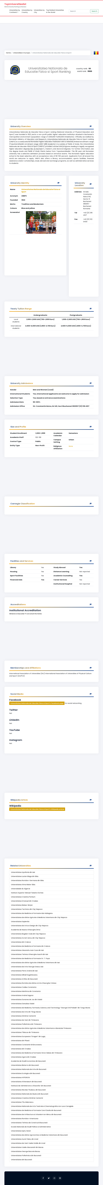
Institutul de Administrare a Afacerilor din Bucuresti (31, 1086)
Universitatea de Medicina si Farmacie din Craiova (30, 946)
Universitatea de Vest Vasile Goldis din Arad (28, 1143)
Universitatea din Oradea (21, 1049)
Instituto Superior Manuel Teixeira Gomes (27, 893)
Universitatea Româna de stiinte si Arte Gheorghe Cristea (33, 983)
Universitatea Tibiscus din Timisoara (25, 1032)
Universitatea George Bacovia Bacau (25, 1151)
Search (94, 11)
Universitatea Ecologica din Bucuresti (25, 1073)
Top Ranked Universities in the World (55, 11)
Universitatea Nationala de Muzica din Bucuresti (29, 1094)
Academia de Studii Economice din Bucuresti (28, 1061)
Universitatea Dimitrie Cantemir (23, 1016)
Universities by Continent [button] (14, 11)
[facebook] (43, 1178)
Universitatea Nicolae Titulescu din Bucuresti (28, 1090)
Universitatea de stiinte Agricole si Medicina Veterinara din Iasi (35, 962)
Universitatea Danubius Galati (22, 1003)
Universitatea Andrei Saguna (22, 995)
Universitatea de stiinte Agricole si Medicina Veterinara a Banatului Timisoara (41, 1028)
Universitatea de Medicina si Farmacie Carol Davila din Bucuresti (36, 1110)
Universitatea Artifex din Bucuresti (24, 979)
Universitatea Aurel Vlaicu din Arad (24, 1139)
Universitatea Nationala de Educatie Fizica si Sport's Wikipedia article (37, 809)
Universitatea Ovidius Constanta (23, 987)
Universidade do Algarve (20, 889)
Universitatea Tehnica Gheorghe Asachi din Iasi (29, 954)
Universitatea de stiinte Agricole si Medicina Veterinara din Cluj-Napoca (39, 917)
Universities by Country (27, 11)
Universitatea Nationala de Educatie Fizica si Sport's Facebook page (36, 703)
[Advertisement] (51, 32)
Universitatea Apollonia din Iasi (23, 872)
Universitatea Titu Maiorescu (22, 1102)
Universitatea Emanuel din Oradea (24, 901)
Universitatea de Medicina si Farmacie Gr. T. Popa (30, 958)
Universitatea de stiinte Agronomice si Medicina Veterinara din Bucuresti (39, 1135)
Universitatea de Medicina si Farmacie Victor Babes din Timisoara (36, 1053)
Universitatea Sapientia (20, 921)
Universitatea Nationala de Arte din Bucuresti (28, 1069)
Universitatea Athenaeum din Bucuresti (26, 1081)
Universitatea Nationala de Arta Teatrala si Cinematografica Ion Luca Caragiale (42, 1106)
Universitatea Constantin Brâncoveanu (26, 1045)
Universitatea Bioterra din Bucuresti (25, 1065)
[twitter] (48, 1178)
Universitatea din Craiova (21, 942)
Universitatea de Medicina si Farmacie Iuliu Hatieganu (32, 913)
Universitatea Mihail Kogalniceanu (24, 975)
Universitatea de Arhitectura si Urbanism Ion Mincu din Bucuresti (36, 1114)
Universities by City (39, 11)
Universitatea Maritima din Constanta (26, 991)
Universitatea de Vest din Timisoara (25, 1020)
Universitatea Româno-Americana (24, 1118)
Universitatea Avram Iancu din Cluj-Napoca (28, 938)
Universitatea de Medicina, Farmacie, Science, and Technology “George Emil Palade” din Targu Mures (50, 1008)
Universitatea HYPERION (20, 1077)
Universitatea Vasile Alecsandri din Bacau (27, 1147)
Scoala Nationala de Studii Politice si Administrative (31, 1127)
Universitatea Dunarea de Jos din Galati (26, 999)
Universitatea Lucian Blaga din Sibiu (24, 876)
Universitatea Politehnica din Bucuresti (26, 1155)
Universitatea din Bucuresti (21, 1159)
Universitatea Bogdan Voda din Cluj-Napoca (28, 934)
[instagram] (54, 1178)
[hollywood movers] (60, 1178)
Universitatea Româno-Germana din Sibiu (27, 880)
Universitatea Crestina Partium (23, 897)
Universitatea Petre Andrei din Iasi (24, 971)
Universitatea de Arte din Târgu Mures (26, 1012)
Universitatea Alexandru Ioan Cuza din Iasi (27, 950)
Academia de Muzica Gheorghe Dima (25, 930)
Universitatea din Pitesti (20, 1040)
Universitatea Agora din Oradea (23, 1057)
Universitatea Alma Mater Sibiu (23, 884)
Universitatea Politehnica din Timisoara (26, 1024)
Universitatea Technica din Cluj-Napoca (26, 909)
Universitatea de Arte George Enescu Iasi (27, 967)
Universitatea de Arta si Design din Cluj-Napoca (29, 925)
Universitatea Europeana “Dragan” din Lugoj (28, 1036)
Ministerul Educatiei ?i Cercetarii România (25, 614)
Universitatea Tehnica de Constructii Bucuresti (29, 1123)
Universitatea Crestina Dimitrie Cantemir (27, 1098)
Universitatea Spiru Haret (21, 1131)
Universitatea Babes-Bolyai (21, 905)
